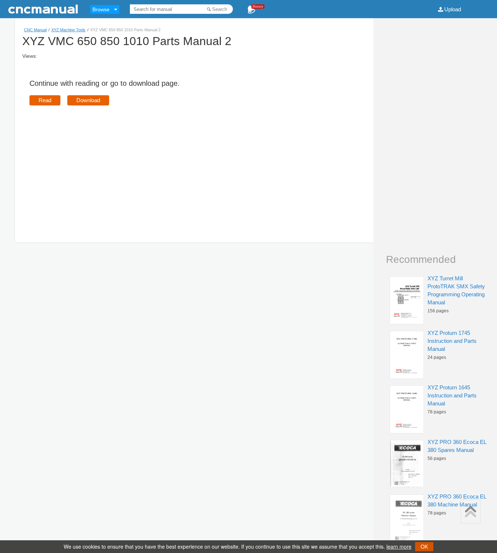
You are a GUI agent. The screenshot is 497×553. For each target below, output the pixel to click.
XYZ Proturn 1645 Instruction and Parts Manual (452, 395)
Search (219, 9)
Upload (452, 9)
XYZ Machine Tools (68, 30)
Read (45, 100)
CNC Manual (35, 30)
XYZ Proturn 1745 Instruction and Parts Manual (452, 341)
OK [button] (424, 546)
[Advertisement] (90, 164)
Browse (101, 9)
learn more (398, 546)
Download (88, 100)
